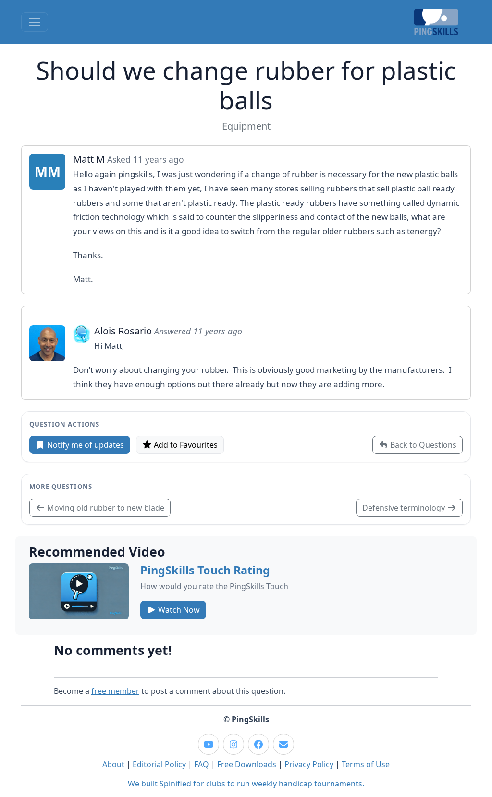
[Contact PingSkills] (283, 744)
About (113, 764)
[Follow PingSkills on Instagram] (233, 744)
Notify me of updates (84, 445)
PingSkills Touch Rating (205, 570)
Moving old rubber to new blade (104, 507)
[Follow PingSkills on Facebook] (258, 744)
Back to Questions (422, 445)
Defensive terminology (404, 507)
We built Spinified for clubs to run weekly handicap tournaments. (246, 783)
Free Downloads (246, 764)
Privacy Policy (308, 764)
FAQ (201, 764)
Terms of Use (366, 764)
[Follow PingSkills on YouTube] (208, 744)
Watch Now (178, 610)
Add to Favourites (185, 445)
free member (115, 691)
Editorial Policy (159, 764)
